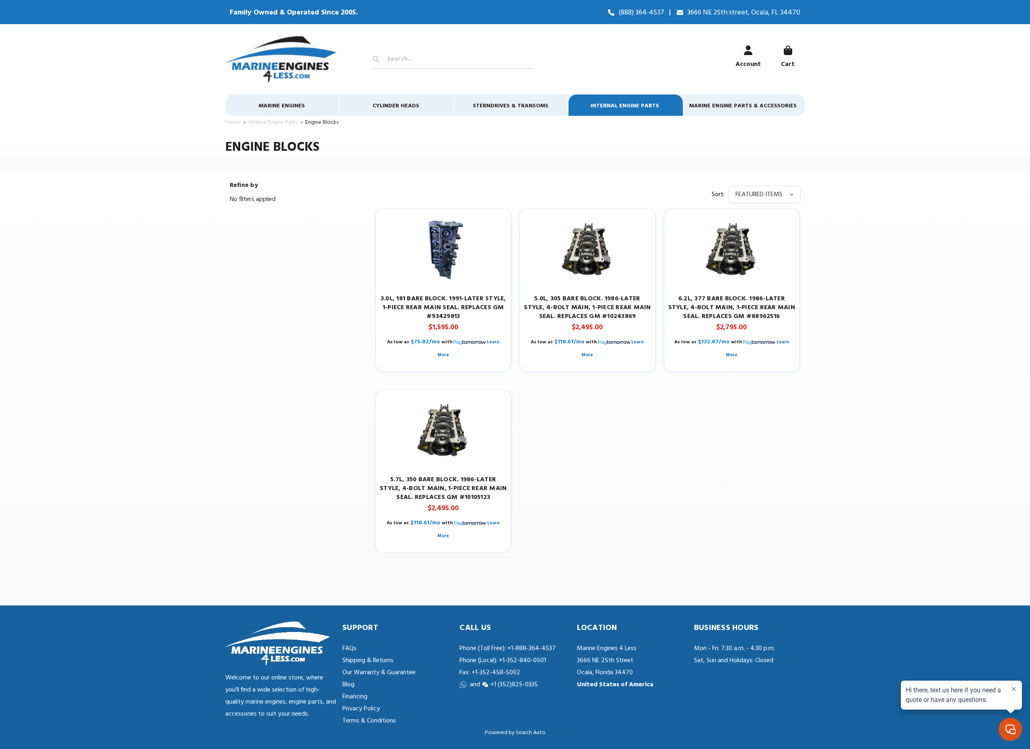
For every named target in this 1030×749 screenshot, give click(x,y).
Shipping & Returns (367, 660)
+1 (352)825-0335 (514, 684)
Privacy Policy (361, 709)
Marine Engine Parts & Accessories (743, 106)
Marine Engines (282, 106)
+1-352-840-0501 (521, 660)
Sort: (718, 194)
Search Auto (531, 732)
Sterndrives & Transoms (510, 106)
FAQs (349, 648)
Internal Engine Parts (625, 106)
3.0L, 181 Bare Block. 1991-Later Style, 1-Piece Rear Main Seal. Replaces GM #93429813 (443, 307)
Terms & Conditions (369, 721)
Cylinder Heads (396, 106)
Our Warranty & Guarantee (379, 672)
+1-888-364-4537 (531, 648)
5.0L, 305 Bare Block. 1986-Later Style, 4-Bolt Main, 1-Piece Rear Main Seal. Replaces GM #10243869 (587, 307)
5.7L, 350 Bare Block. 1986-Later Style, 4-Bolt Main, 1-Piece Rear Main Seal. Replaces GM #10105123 (443, 488)
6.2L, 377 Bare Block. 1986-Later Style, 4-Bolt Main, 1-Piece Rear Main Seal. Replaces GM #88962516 (731, 307)
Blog (348, 684)
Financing (354, 697)
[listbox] (764, 194)
